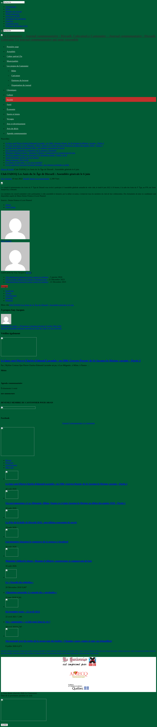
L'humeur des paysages (26, 651)
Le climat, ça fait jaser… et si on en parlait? (24, 162)
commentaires (11, 465)
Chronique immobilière (39, 651)
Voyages (10, 119)
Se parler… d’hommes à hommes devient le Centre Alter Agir (31, 326)
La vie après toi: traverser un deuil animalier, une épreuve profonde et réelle (37, 165)
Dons (8, 9)
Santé (9, 104)
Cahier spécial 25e (14, 56)
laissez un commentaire (39, 179)
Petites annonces (12, 14)
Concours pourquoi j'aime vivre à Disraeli (59, 653)
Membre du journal (14, 11)
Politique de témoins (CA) (16, 26)
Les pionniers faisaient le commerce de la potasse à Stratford (31, 150)
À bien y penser (79, 651)
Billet (13, 71)
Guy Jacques (6, 179)
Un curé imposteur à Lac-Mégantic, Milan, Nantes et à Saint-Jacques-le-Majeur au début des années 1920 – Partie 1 (54, 146)
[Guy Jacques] (15, 238)
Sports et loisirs (13, 114)
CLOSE (4, 725)
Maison (4, 169)
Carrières (9, 21)
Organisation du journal (21, 85)
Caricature (15, 75)
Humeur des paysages (111, 651)
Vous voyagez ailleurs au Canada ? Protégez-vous (26, 279)
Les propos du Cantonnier (17, 66)
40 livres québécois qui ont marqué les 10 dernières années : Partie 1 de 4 (36, 155)
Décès (26, 653)
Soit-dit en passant (61, 651)
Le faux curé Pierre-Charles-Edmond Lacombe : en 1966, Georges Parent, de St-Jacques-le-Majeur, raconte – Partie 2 (55, 143)
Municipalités (12, 61)
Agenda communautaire (17, 133)
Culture (10, 95)
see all (28, 272)
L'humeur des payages (124, 651)
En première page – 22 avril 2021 (23, 611)
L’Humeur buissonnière (13, 651)
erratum (132, 651)
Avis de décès (12, 128)
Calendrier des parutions (16, 19)
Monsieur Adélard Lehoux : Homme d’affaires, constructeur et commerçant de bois (40, 153)
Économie (11, 109)
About (8, 205)
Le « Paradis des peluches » (19, 582)
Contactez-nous (12, 23)
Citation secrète (74, 653)
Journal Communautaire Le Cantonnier (78, 423)
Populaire (9, 463)
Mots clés (10, 467)
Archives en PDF (13, 16)
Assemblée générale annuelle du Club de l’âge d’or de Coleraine (31, 328)
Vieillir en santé (94, 653)
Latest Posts (11, 207)
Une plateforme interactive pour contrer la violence (27, 277)
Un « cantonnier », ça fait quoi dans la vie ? (28, 621)
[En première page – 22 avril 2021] (12, 606)
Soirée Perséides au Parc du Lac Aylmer (22, 158)
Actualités (11, 51)
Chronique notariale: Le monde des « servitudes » (31, 592)
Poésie (147, 651)
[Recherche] (2, 2)
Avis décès (3, 651)
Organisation (11, 7)
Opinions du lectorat (19, 80)
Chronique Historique (89, 651)
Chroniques (11, 90)
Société (10, 100)
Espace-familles (8, 653)
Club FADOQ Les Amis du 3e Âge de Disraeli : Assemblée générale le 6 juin (41, 305)
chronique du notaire (18, 653)
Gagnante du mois (140, 651)
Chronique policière (84, 653)
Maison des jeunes (100, 651)
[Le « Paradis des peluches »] (11, 577)
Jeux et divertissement (16, 124)
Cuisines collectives (51, 651)
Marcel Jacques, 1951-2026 (17, 160)
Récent (8, 460)
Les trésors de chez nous (40, 653)
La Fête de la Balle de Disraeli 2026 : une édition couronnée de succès (35, 148)
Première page (13, 47)
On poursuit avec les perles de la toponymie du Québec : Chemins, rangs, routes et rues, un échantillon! (59, 641)
